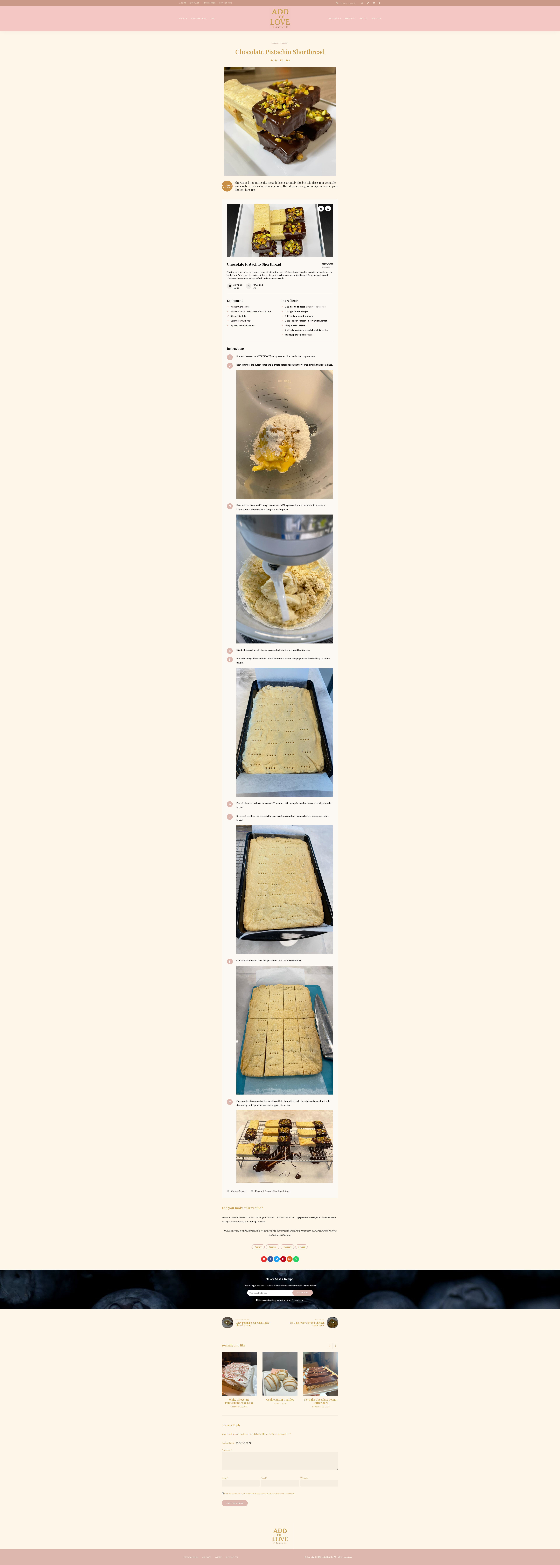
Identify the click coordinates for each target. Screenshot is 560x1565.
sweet (302, 1247)
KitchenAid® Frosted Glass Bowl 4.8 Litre (251, 311)
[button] (328, 208)
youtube (374, 3)
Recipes (183, 18)
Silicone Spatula (238, 316)
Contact (194, 3)
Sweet (285, 43)
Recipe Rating (228, 1443)
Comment (227, 1450)
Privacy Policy (191, 1557)
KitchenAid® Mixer (240, 306)
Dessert (288, 1247)
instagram (362, 3)
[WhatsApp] (296, 1259)
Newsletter (209, 3)
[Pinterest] (283, 1259)
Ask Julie (376, 18)
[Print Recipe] (321, 209)
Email (264, 1478)
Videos (363, 18)
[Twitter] (277, 1259)
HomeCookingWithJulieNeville (317, 1217)
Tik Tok (368, 3)
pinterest (379, 3)
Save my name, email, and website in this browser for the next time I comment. (259, 1493)
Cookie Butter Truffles (280, 1399)
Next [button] (335, 1346)
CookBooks (334, 18)
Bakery (259, 1247)
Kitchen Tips (225, 3)
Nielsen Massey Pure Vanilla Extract (308, 320)
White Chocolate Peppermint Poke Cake (239, 1401)
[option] (239, 1380)
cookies (273, 1247)
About (182, 3)
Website (304, 1478)
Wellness (350, 18)
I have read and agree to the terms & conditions (281, 1300)
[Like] (264, 1259)
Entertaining (198, 18)
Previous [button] (329, 1346)
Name (225, 1478)
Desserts (276, 43)
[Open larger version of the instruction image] (284, 434)
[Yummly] (290, 1259)
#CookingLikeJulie (256, 1221)
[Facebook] (270, 1259)
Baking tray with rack (241, 320)
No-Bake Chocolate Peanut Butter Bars (320, 1401)
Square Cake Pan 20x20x (243, 325)
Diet (213, 18)
